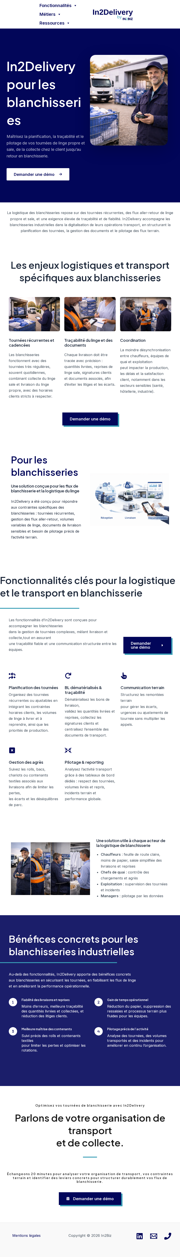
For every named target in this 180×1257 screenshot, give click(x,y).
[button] (90, 418)
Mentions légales (26, 1235)
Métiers (48, 14)
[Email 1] (153, 1236)
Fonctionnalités (56, 5)
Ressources (52, 23)
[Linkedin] (139, 1236)
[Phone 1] (167, 1236)
